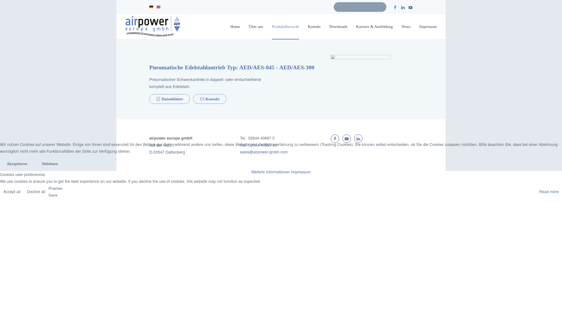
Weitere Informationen (270, 171)
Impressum (301, 171)
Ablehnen (49, 164)
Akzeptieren (17, 164)
